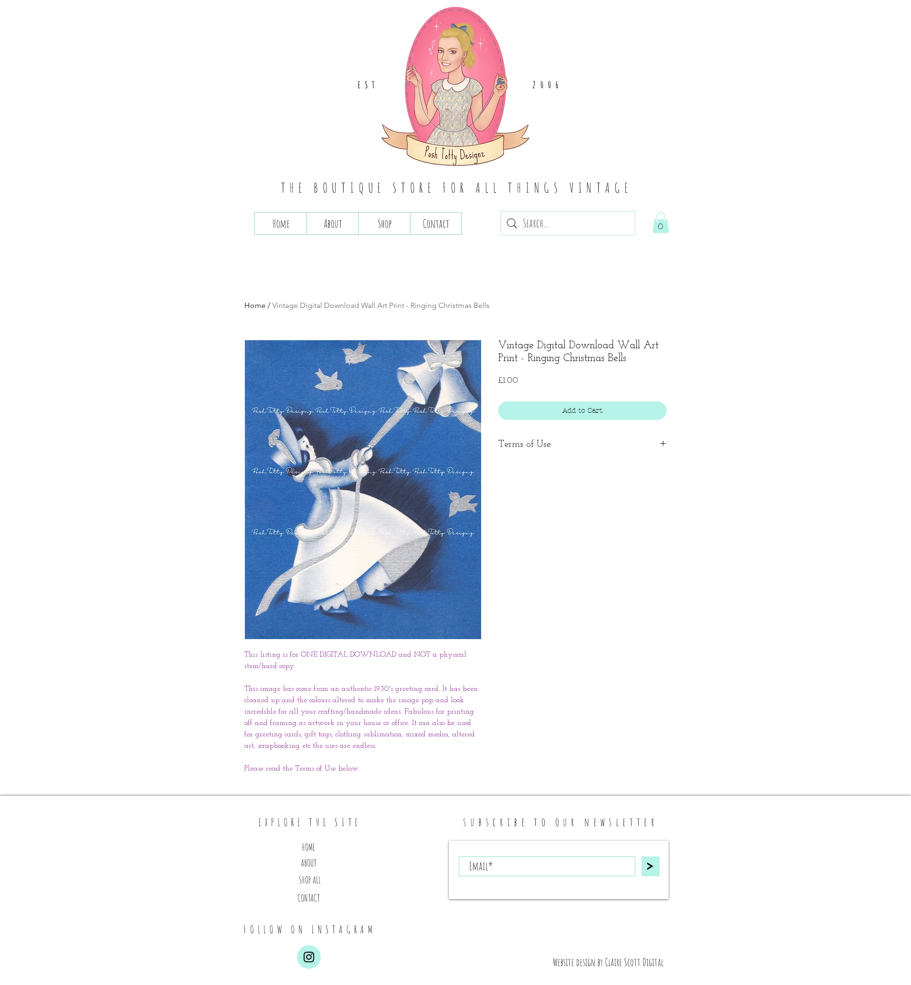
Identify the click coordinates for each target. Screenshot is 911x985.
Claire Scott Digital (634, 962)
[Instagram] (309, 957)
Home (255, 305)
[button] (660, 222)
